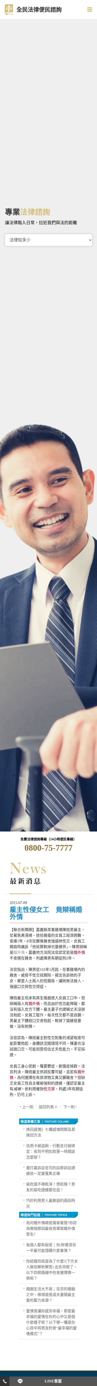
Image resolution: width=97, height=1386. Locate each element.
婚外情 (19, 952)
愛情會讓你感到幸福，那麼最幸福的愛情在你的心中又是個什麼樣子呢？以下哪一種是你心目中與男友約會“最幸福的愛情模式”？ (51, 1322)
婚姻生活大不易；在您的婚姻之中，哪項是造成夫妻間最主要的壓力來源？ (50, 1294)
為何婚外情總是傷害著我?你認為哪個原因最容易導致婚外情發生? (51, 1228)
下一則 (69, 1107)
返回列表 (46, 1107)
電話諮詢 (4, 1381)
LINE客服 (53, 1381)
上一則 (27, 1107)
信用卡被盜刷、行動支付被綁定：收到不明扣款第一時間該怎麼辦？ (50, 1151)
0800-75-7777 (48, 848)
